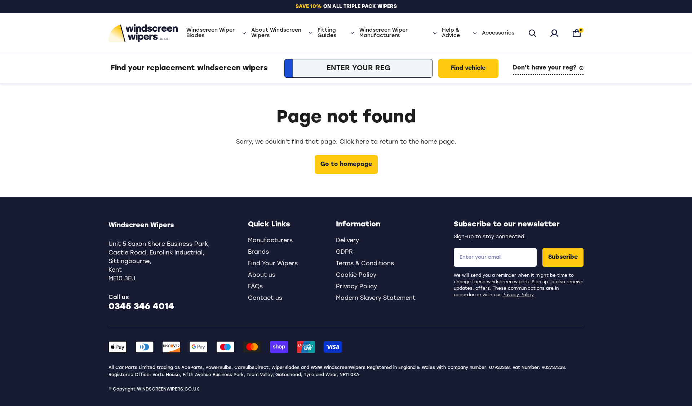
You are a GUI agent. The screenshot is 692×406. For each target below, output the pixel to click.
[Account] (554, 33)
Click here (354, 142)
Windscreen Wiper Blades (210, 33)
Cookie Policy (356, 275)
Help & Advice (451, 33)
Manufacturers (270, 241)
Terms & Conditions (365, 264)
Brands (258, 252)
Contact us (265, 298)
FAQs (255, 287)
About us (261, 275)
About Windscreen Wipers (276, 33)
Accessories (498, 33)
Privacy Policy (518, 295)
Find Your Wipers (273, 264)
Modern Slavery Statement (376, 298)
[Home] (143, 33)
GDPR (344, 252)
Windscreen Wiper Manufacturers (383, 33)
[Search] (532, 33)
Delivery (347, 241)
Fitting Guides (327, 33)
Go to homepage (346, 164)
